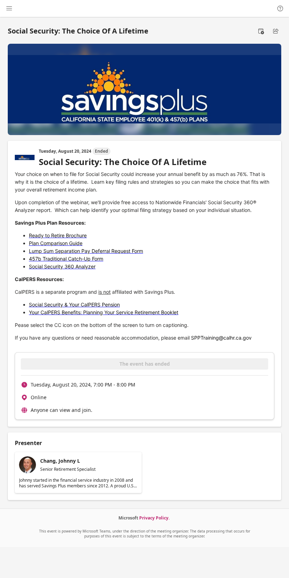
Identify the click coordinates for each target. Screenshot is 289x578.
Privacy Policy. (154, 518)
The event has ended (144, 363)
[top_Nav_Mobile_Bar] (9, 8)
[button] (260, 31)
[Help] (280, 8)
